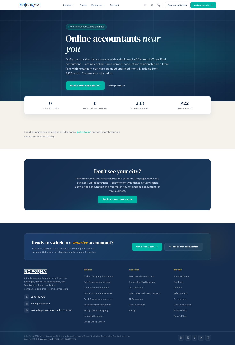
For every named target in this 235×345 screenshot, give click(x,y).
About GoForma (181, 276)
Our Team (178, 282)
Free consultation (177, 5)
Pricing (83, 5)
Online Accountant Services (98, 293)
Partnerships (180, 299)
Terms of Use (180, 316)
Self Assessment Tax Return (97, 304)
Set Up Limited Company (96, 310)
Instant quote (201, 5)
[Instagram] (188, 338)
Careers (178, 287)
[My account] (152, 5)
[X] (201, 338)
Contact (114, 5)
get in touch (84, 132)
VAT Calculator (136, 287)
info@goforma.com (40, 303)
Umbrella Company (93, 316)
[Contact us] (159, 5)
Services (67, 5)
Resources (96, 5)
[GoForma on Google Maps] (208, 338)
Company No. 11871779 (49, 339)
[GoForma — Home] (29, 5)
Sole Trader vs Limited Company (145, 293)
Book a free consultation (85, 85)
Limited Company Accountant (99, 276)
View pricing (115, 85)
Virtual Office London (94, 321)
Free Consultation (183, 304)
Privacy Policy (180, 310)
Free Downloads (137, 304)
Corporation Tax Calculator (142, 282)
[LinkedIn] (181, 338)
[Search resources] (145, 5)
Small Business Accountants (98, 299)
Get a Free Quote (145, 246)
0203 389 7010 (38, 297)
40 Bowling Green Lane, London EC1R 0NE (51, 310)
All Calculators (136, 299)
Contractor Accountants (96, 287)
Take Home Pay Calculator (142, 276)
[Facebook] (194, 338)
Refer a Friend (180, 293)
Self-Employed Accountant (97, 282)
